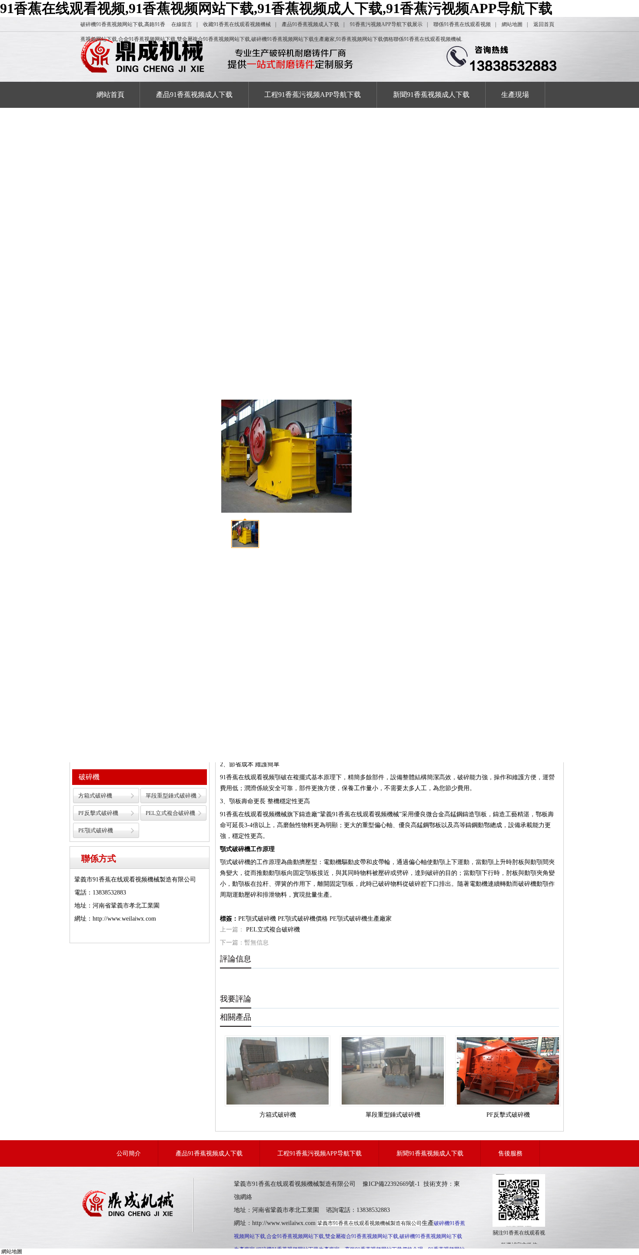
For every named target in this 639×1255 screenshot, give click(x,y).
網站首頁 (110, 94)
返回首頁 (543, 24)
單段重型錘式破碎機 (171, 795)
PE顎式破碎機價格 (303, 918)
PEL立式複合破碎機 (170, 813)
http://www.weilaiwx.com (284, 1223)
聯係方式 (98, 858)
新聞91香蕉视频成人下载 (431, 94)
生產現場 (515, 94)
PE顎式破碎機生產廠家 (360, 918)
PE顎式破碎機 (95, 830)
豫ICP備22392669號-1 (391, 1184)
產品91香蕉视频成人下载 (310, 24)
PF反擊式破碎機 (98, 813)
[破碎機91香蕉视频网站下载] (129, 1217)
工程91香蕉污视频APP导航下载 (312, 94)
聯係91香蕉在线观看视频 (462, 24)
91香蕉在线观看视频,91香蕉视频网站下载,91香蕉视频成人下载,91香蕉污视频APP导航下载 (276, 8)
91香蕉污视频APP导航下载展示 (386, 24)
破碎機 (89, 777)
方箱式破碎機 (95, 795)
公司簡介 (128, 1153)
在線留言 (181, 24)
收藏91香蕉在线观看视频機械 (237, 24)
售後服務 (510, 1153)
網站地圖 (512, 24)
